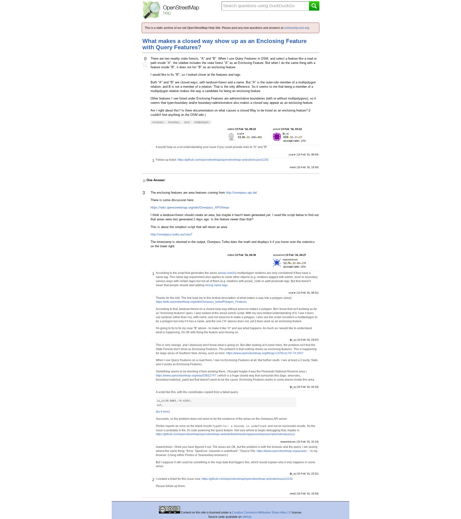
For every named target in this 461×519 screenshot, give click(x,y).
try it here (163, 411)
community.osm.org (296, 28)
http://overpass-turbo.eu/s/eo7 (171, 234)
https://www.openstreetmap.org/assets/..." (283, 451)
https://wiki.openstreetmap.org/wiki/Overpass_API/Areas (190, 207)
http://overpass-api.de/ (241, 192)
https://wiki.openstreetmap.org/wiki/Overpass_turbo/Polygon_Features (201, 301)
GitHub (247, 517)
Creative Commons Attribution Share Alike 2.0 (261, 512)
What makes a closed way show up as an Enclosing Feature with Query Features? (224, 44)
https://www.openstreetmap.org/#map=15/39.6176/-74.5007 (264, 353)
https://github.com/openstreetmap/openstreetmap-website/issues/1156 (222, 159)
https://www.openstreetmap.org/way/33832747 (186, 375)
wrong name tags (216, 285)
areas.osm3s (227, 273)
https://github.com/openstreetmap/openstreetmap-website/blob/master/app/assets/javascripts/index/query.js (225, 434)
